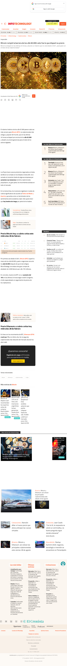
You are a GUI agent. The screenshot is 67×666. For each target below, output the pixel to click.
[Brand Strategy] (34, 626)
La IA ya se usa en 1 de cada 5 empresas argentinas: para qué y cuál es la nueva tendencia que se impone (56, 194)
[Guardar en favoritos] (33, 96)
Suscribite (31, 630)
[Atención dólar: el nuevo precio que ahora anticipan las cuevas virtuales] (5, 529)
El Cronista (3, 36)
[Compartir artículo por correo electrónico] (16, 100)
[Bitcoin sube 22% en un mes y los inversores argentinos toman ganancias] (16, 392)
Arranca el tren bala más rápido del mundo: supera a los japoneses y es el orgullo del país (56, 165)
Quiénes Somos (45, 630)
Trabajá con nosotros (33, 634)
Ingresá (63, 24)
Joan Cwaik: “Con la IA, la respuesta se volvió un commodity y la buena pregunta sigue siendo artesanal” (56, 183)
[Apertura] (17, 627)
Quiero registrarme (18, 361)
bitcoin (30, 36)
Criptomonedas (5, 29)
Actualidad (15, 29)
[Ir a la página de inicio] (5, 24)
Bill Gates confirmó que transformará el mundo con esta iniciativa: (56, 202)
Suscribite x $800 (52, 23)
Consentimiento (33, 649)
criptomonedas (19, 377)
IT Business (51, 29)
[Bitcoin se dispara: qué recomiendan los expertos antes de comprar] (6, 393)
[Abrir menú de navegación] (2, 24)
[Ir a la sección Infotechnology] (20, 24)
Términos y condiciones (33, 643)
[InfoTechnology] (50, 626)
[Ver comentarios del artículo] (20, 100)
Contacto (3, 630)
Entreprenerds (61, 29)
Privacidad (33, 646)
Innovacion (32, 29)
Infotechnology (12, 36)
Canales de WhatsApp (17, 630)
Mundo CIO (42, 29)
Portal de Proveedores (60, 630)
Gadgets (24, 29)
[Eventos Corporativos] (26, 626)
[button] (63, 564)
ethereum (10, 377)
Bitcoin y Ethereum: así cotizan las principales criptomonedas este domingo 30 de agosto (56, 150)
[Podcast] (41, 627)
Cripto (27, 377)
